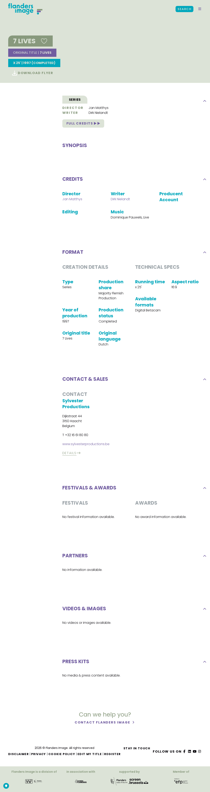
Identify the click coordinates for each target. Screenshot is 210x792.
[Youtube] (195, 751)
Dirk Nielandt (98, 112)
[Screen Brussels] (138, 782)
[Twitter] (190, 751)
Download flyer (35, 73)
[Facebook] (185, 751)
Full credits (80, 123)
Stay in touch (136, 748)
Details (69, 453)
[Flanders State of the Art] (119, 782)
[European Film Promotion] (181, 782)
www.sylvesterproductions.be (86, 444)
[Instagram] (200, 751)
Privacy (38, 754)
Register (112, 754)
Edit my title (90, 754)
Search (184, 9)
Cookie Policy (61, 754)
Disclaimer (18, 754)
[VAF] (34, 782)
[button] (200, 9)
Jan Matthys (98, 107)
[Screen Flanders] (81, 782)
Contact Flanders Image (103, 722)
